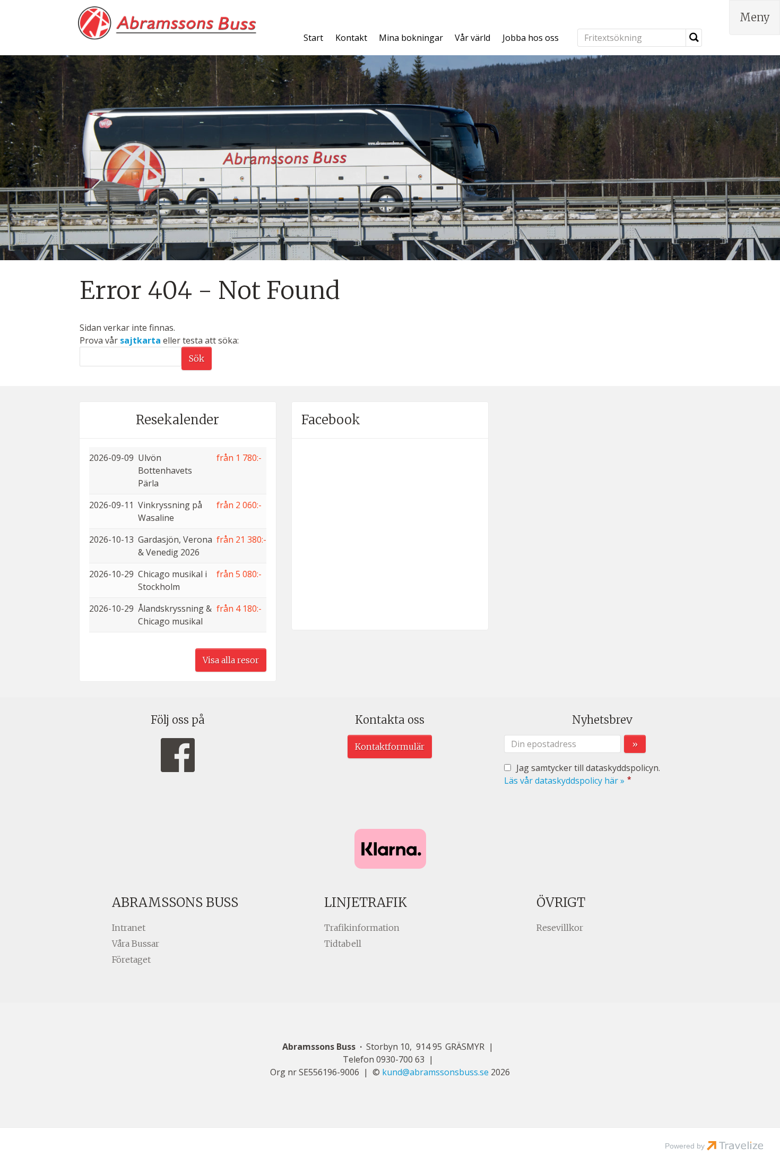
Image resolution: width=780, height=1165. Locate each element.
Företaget (131, 959)
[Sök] (694, 38)
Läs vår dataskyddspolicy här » (564, 780)
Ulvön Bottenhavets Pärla (165, 470)
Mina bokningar (411, 38)
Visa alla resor (231, 660)
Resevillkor (559, 927)
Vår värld (472, 38)
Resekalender (177, 420)
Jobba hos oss (530, 38)
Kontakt (351, 38)
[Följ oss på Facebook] (178, 755)
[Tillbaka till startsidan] (167, 23)
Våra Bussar (135, 943)
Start (313, 38)
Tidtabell (342, 943)
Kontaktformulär (389, 746)
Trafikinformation (362, 927)
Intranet (128, 927)
